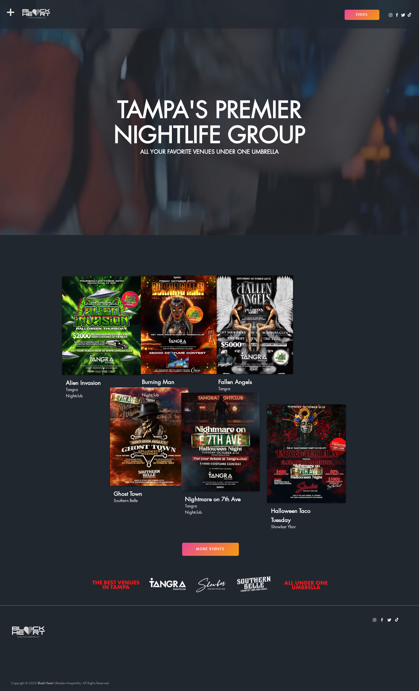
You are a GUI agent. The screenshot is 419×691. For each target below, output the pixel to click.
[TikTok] (409, 15)
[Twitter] (403, 15)
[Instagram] (390, 15)
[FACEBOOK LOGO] (396, 15)
